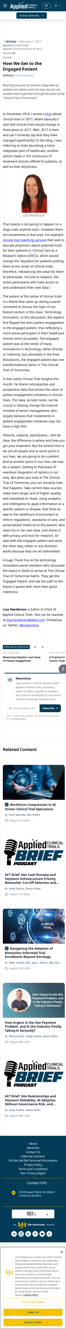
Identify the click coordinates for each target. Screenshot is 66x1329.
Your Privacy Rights (33, 1173)
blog (48, 114)
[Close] (62, 1252)
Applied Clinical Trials (15, 45)
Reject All (33, 1312)
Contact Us (33, 1152)
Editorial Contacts (33, 1156)
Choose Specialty (29, 15)
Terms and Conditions (33, 1169)
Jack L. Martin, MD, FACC (46, 962)
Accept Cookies (33, 1322)
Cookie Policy (30, 1295)
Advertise (33, 1148)
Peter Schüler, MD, (19, 962)
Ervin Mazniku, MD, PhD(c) (24, 814)
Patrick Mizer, (17, 1036)
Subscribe (48, 708)
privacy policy (19, 718)
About (33, 1143)
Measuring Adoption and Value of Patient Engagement (21, 659)
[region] (33, 1288)
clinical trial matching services (24, 240)
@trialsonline (29, 625)
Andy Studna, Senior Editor (25, 888)
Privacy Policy (33, 1165)
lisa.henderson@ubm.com (26, 620)
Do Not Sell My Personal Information (33, 1160)
